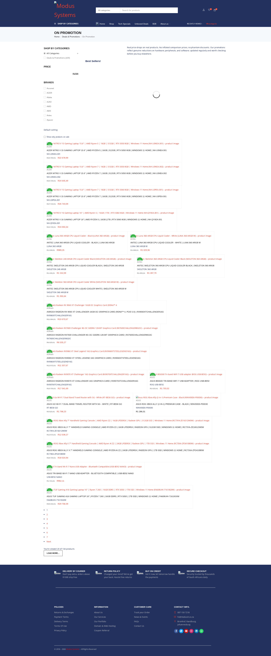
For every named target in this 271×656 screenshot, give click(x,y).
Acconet (50, 88)
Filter (75, 74)
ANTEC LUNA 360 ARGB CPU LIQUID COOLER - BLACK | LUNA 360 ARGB (80, 242)
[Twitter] (181, 631)
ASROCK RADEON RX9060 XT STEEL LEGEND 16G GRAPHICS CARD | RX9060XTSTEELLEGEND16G (94, 358)
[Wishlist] (209, 10)
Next (49, 541)
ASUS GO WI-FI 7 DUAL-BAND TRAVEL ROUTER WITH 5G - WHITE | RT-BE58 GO (84, 404)
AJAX (49, 102)
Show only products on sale (57, 137)
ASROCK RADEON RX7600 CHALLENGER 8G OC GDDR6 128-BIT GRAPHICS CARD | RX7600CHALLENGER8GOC (99, 335)
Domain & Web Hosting (105, 626)
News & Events (141, 617)
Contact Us (139, 626)
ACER (49, 93)
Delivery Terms (61, 621)
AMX (49, 111)
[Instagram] (191, 631)
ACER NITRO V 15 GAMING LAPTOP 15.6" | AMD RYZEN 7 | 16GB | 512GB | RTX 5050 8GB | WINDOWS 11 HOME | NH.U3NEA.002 (107, 173)
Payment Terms (61, 617)
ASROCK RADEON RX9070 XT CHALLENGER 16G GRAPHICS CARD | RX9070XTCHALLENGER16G (92, 381)
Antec (49, 115)
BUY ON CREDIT (153, 571)
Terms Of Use (60, 626)
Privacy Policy (60, 630)
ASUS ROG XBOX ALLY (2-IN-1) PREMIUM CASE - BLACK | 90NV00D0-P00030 (172, 404)
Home (57, 37)
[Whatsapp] (201, 631)
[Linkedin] (196, 631)
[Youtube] (186, 631)
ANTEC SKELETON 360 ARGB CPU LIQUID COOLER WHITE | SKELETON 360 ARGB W (86, 289)
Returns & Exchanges (64, 612)
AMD (49, 106)
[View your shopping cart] (215, 10)
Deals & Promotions (71, 37)
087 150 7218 (183, 612)
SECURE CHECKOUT (196, 571)
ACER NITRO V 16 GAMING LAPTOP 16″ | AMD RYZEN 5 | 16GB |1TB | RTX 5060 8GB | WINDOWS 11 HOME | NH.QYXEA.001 (104, 219)
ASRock (50, 308)
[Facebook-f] (176, 631)
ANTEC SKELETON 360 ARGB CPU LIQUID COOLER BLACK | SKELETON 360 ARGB (175, 265)
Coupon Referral (101, 630)
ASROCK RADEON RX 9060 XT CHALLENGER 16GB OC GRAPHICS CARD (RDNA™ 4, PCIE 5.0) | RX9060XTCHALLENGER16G (105, 312)
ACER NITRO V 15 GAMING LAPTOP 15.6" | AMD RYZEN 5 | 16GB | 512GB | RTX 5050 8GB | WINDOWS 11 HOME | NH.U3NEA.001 (107, 150)
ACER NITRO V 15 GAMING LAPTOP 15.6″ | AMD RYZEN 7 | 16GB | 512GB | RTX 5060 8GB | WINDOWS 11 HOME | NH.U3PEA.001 (107, 196)
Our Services (100, 617)
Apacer (50, 120)
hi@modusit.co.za (185, 617)
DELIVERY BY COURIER (74, 571)
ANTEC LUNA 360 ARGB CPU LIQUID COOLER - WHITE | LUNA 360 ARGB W (165, 242)
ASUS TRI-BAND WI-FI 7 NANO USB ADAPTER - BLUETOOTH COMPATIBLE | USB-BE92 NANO (90, 473)
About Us (98, 612)
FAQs (136, 621)
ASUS (152, 377)
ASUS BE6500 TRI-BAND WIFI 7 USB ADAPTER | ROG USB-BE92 (179, 381)
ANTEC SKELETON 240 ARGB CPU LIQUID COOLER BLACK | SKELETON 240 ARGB (85, 265)
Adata (49, 97)
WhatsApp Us (211, 24)
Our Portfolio (100, 621)
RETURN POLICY (112, 571)
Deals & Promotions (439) (58, 57)
